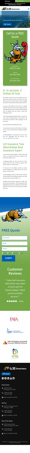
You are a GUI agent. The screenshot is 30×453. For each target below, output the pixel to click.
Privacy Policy (19, 441)
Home (4, 253)
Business (15, 253)
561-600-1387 (18, 4)
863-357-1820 (13, 3)
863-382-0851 (8, 412)
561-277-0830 (8, 430)
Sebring (4, 403)
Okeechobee (5, 385)
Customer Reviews (15, 272)
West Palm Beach (7, 421)
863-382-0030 (22, 3)
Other (21, 253)
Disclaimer (24, 441)
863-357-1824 (8, 394)
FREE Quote (7, 1)
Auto (10, 253)
